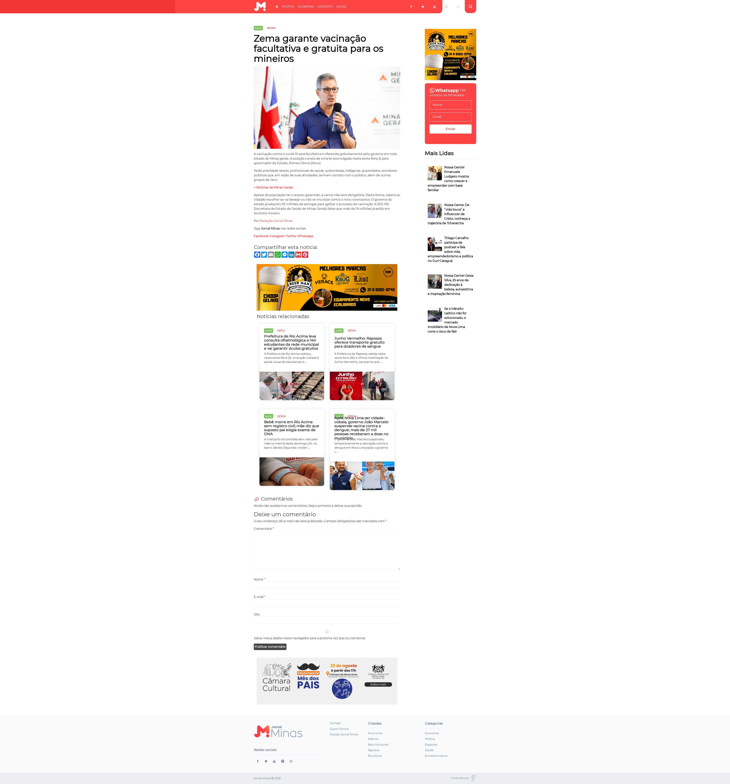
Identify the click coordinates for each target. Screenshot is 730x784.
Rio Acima (375, 756)
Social (341, 6)
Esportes (325, 6)
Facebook (261, 236)
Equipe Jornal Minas (344, 734)
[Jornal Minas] (260, 6)
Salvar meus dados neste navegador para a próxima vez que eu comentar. (310, 638)
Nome (259, 579)
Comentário (264, 529)
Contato (335, 723)
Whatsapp (306, 236)
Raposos (373, 750)
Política (288, 6)
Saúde (429, 750)
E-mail (259, 597)
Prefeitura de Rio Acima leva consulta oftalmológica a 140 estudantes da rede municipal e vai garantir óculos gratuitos (291, 342)
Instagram (277, 236)
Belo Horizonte (378, 744)
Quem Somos (339, 729)
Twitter (291, 236)
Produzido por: (460, 778)
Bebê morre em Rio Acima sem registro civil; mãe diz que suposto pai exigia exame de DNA (291, 428)
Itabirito (373, 739)
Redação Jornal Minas (276, 221)
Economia (306, 6)
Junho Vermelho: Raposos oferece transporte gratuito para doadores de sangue (359, 342)
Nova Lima (375, 733)
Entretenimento (436, 756)
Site (257, 614)
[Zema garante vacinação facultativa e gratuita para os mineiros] (327, 109)
